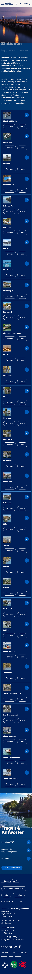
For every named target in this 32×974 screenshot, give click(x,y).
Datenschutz (4, 955)
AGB (26, 952)
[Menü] (29, 4)
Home (3, 50)
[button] (21, 901)
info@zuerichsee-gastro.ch (12, 940)
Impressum (11, 955)
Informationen (12, 50)
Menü (26, 4)
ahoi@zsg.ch (6, 923)
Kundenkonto (18, 955)
